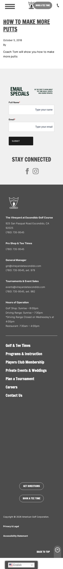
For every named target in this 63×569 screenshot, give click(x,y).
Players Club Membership (25, 362)
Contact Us (14, 395)
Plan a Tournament (20, 378)
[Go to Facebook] (27, 171)
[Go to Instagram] (36, 171)
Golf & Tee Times (18, 345)
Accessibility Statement (15, 536)
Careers (11, 387)
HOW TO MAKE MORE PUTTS (26, 25)
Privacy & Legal (11, 526)
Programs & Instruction (24, 353)
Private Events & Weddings (26, 370)
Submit (16, 141)
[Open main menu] (7, 5)
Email (12, 119)
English (17, 564)
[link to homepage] (31, 5)
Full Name (14, 102)
